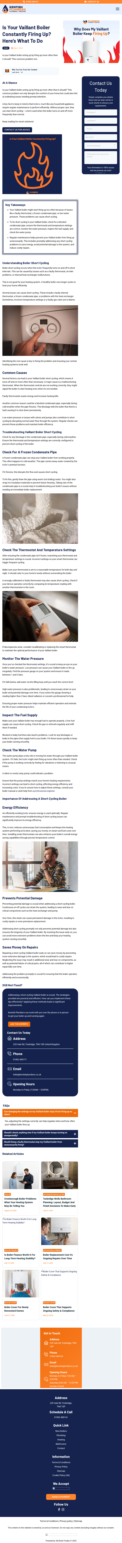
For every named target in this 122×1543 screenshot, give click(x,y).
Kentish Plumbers (16, 1012)
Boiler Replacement (52, 1250)
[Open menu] (117, 9)
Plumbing (61, 1435)
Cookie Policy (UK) (61, 1475)
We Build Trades (63, 1541)
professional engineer (44, 791)
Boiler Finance (11, 1250)
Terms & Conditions (61, 1462)
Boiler (6, 48)
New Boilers (61, 1431)
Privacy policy (66, 1521)
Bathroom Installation (53, 1194)
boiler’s (5, 464)
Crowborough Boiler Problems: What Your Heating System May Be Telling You (20, 1202)
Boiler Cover (10, 1303)
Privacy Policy (61, 1466)
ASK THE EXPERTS (19, 1024)
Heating (61, 1439)
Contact (61, 1448)
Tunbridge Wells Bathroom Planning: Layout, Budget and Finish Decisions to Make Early (59, 1202)
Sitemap (61, 1471)
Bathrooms (61, 1444)
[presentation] (21, 1175)
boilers (36, 104)
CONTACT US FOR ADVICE (17, 129)
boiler (39, 268)
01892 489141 (32, 2)
